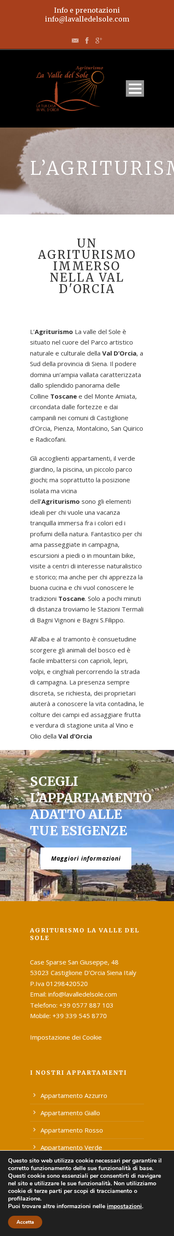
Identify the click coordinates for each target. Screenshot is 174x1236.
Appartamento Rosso (72, 1130)
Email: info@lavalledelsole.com (73, 994)
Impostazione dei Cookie (66, 1037)
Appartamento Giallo (70, 1112)
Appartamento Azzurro (74, 1095)
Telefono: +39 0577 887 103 (72, 1005)
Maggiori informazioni (86, 858)
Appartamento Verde (71, 1147)
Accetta (25, 1222)
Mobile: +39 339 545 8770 (68, 1015)
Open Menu (135, 88)
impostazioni (124, 1206)
